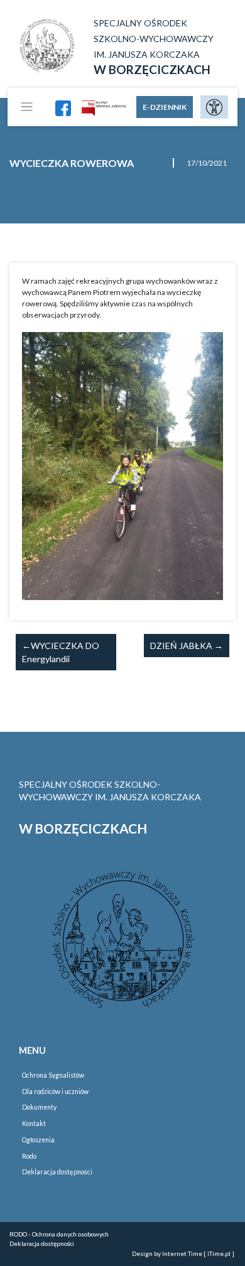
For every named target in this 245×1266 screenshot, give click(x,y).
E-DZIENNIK (165, 107)
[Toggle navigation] (27, 107)
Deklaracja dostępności (57, 1172)
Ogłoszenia (38, 1140)
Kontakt (34, 1123)
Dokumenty (39, 1107)
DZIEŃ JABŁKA (181, 645)
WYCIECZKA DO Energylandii (60, 652)
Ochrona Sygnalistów (53, 1075)
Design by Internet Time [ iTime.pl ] (183, 1253)
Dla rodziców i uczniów (55, 1091)
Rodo (29, 1156)
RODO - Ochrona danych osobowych (59, 1234)
